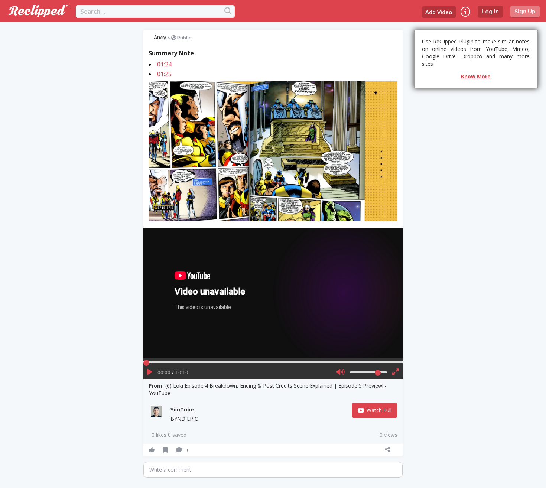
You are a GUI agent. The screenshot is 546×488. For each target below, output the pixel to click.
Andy (160, 37)
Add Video (438, 12)
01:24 (164, 64)
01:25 (164, 74)
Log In (490, 11)
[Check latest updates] (465, 12)
